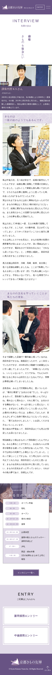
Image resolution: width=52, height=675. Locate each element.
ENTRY (40, 7)
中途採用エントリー (26, 635)
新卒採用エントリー (26, 615)
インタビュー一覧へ (26, 573)
